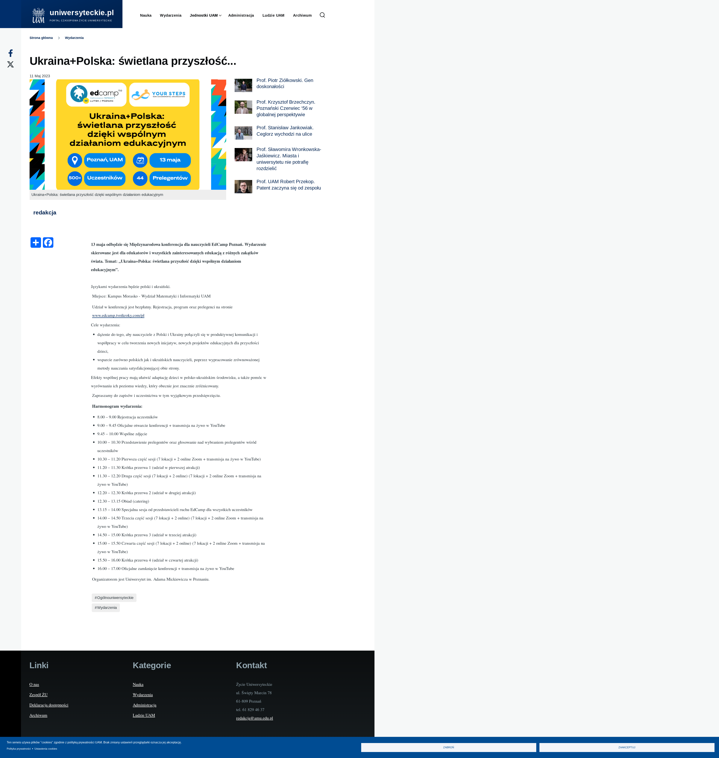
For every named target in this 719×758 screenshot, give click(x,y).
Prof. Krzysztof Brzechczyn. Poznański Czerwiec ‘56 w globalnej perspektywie (286, 108)
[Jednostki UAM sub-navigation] (223, 15)
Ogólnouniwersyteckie (115, 598)
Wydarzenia (74, 38)
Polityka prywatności (19, 748)
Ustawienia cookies (45, 748)
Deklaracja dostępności (48, 704)
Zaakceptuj (626, 747)
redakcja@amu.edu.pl (254, 718)
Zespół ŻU (38, 694)
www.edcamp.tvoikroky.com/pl (118, 315)
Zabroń (448, 747)
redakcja (44, 212)
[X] (10, 64)
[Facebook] (10, 53)
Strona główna (41, 38)
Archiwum (38, 715)
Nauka (138, 684)
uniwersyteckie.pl (82, 12)
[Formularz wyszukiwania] (322, 15)
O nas (34, 684)
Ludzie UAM (144, 715)
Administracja (144, 704)
